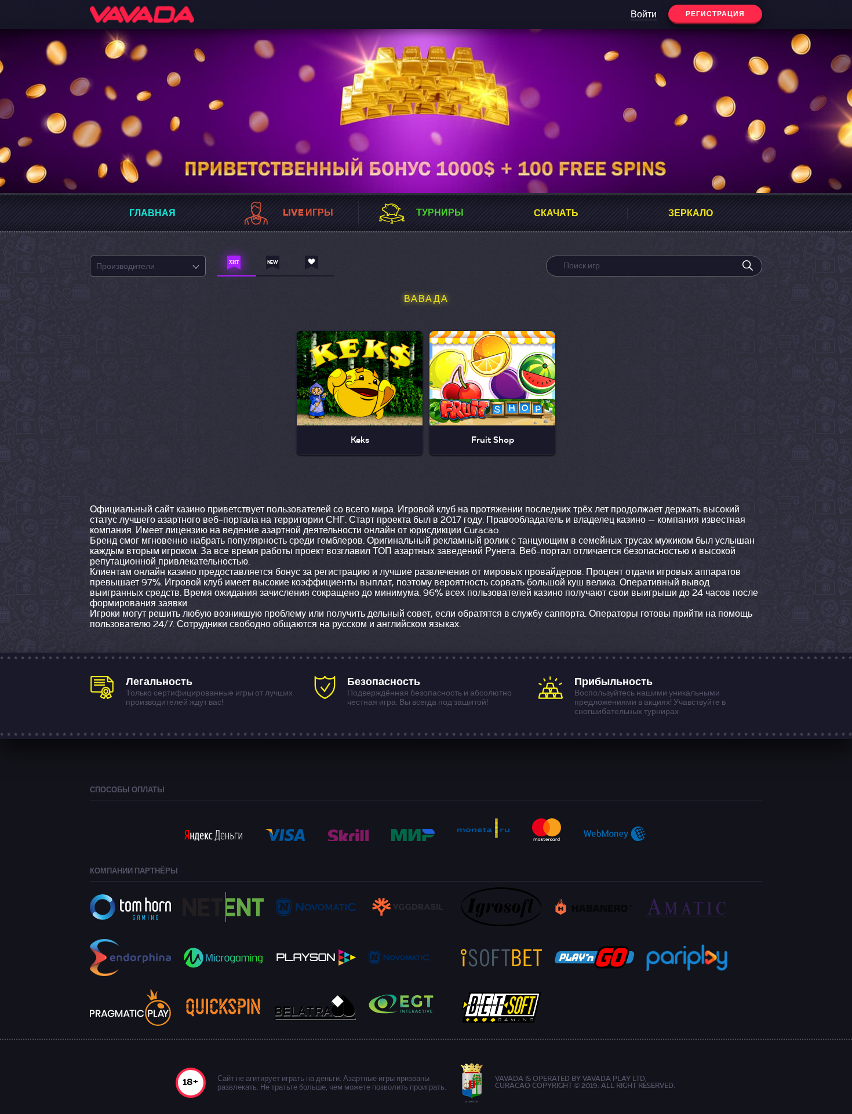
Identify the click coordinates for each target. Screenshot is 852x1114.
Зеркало (690, 214)
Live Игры (308, 213)
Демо (360, 395)
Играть (359, 366)
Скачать (556, 214)
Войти (644, 15)
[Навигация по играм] (236, 265)
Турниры (440, 213)
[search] (747, 266)
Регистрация (715, 14)
